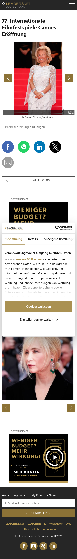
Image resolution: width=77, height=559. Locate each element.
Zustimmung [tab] (13, 239)
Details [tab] (33, 239)
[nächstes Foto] (56, 78)
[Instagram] (34, 546)
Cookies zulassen (38, 306)
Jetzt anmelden (38, 513)
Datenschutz (31, 529)
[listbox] (38, 376)
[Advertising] (38, 458)
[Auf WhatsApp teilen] (24, 147)
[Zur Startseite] (16, 5)
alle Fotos (41, 180)
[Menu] (72, 5)
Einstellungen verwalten (36, 319)
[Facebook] (24, 546)
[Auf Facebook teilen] (8, 147)
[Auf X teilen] (55, 147)
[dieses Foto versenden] (8, 162)
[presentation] (6, 408)
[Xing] (43, 546)
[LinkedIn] (53, 546)
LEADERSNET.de (15, 523)
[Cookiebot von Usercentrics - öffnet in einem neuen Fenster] (55, 228)
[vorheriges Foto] (20, 78)
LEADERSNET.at (36, 523)
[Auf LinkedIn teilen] (39, 147)
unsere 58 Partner (29, 259)
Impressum (49, 529)
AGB (68, 523)
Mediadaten (56, 523)
